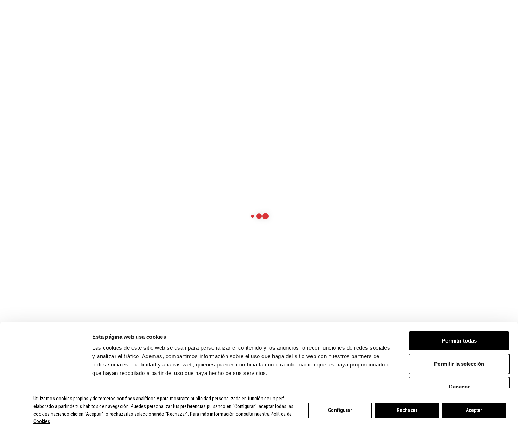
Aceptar (474, 410)
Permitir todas (459, 341)
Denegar (459, 387)
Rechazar (407, 410)
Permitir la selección (459, 364)
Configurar (340, 410)
